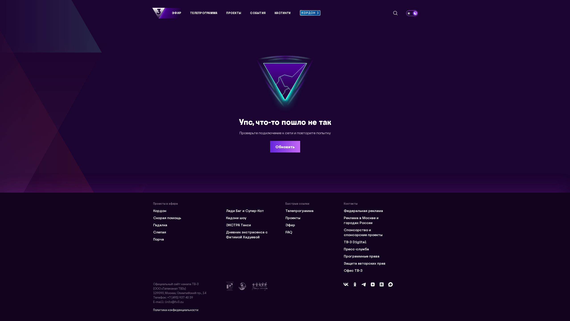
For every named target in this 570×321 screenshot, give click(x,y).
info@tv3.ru (174, 302)
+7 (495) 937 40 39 (180, 297)
